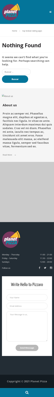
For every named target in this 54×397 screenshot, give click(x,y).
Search (27, 392)
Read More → (9, 155)
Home (14, 31)
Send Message (27, 347)
